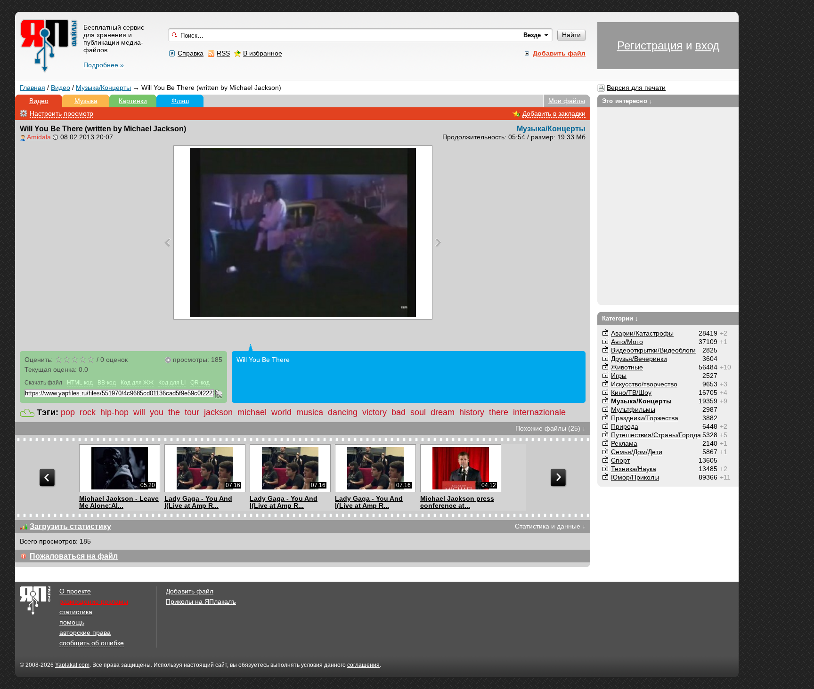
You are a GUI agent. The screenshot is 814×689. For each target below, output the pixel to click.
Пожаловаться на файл (74, 556)
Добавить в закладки (554, 113)
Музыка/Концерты (103, 87)
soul (418, 412)
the (174, 412)
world (281, 412)
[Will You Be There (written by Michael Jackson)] (302, 232)
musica (309, 412)
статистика (75, 612)
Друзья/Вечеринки (639, 358)
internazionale (539, 412)
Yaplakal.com (72, 665)
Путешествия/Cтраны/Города (656, 435)
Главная (32, 87)
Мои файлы (566, 100)
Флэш (180, 100)
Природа (624, 426)
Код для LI (172, 382)
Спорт (620, 460)
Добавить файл (189, 591)
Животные (627, 367)
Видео (60, 87)
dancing (343, 412)
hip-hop (114, 412)
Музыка (86, 100)
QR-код (200, 382)
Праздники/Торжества (644, 418)
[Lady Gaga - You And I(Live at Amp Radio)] (204, 468)
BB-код (107, 382)
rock (88, 412)
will (139, 412)
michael (252, 412)
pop (68, 412)
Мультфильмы (633, 409)
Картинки (133, 100)
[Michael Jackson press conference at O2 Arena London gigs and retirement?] (460, 468)
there (498, 412)
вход (707, 45)
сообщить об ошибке (91, 643)
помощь (71, 622)
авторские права (85, 632)
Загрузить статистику (70, 526)
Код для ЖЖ (137, 382)
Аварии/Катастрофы (642, 333)
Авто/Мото (627, 341)
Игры (619, 375)
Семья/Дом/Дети (636, 452)
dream (443, 412)
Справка (191, 53)
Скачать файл (43, 382)
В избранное (262, 53)
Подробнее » (103, 65)
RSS (223, 53)
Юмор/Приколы (635, 477)
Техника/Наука (633, 469)
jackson (218, 412)
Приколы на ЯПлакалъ (201, 601)
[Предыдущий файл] (167, 242)
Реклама (624, 443)
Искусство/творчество (644, 384)
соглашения (363, 665)
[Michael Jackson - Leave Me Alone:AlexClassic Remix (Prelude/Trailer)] (119, 468)
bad (398, 412)
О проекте (75, 591)
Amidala (39, 137)
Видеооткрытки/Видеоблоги (653, 350)
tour (192, 412)
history (471, 412)
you (156, 412)
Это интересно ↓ (627, 100)
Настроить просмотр (61, 113)
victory (374, 412)
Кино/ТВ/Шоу (631, 392)
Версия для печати (636, 87)
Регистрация (650, 45)
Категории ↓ (620, 318)
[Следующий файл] (438, 242)
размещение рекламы (93, 601)
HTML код (80, 382)
